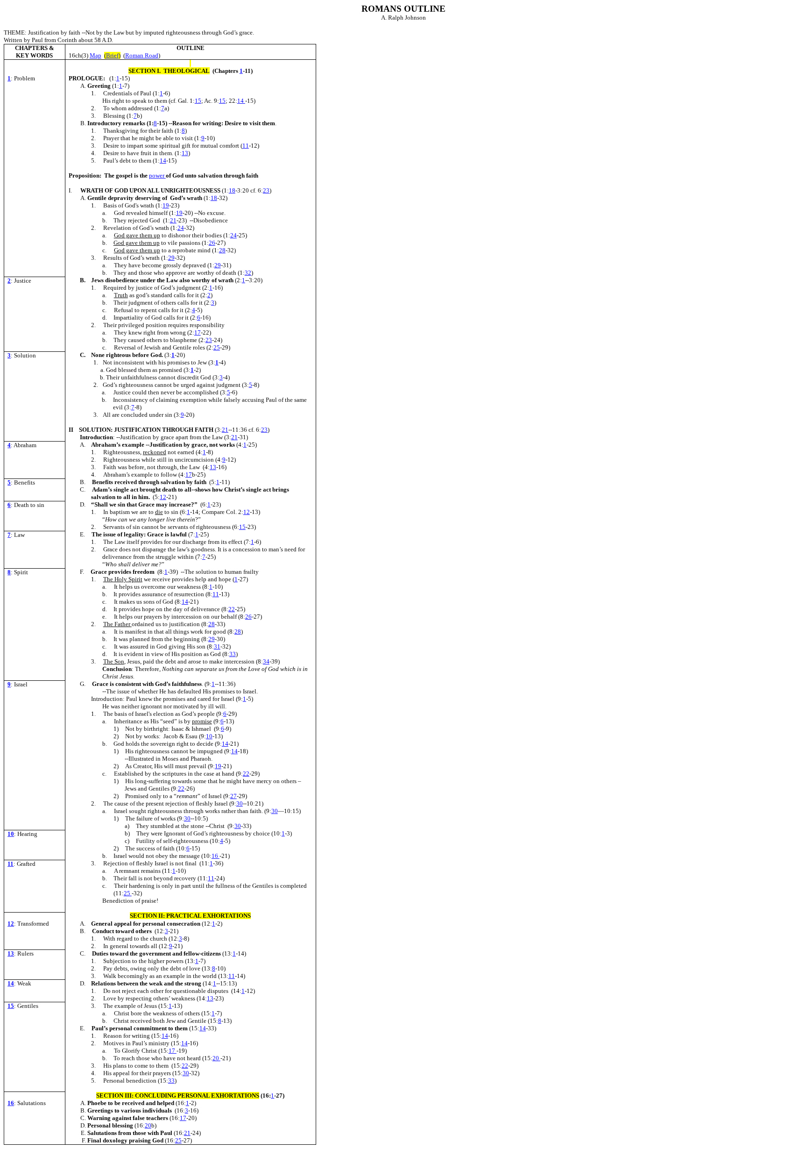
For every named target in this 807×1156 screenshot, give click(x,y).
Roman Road (141, 55)
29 (171, 257)
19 (166, 205)
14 (241, 100)
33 (232, 653)
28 (222, 250)
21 (173, 220)
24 (180, 227)
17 (197, 332)
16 (215, 855)
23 (266, 190)
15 (198, 100)
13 (185, 153)
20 (216, 1058)
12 (163, 496)
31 (217, 646)
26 (212, 242)
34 (266, 661)
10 (209, 736)
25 (216, 347)
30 (239, 803)
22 (231, 609)
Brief (112, 55)
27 (233, 795)
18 (232, 190)
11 (245, 145)
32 (248, 272)
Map (95, 55)
